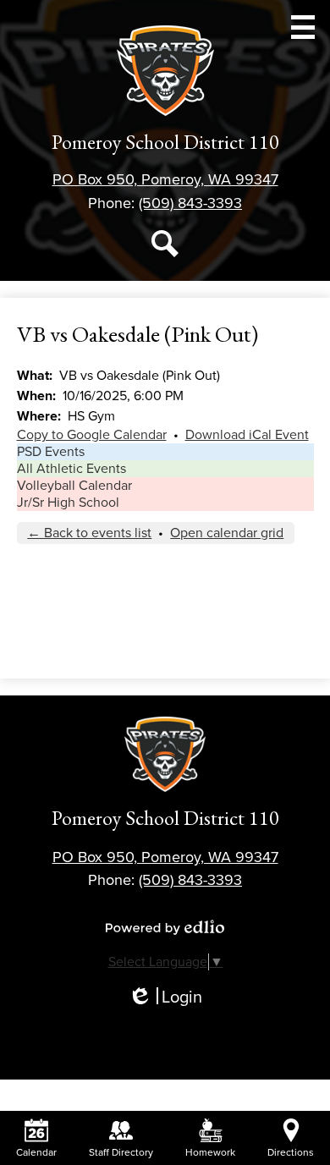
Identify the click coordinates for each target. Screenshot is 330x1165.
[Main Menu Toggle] (303, 27)
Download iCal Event (247, 434)
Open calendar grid (226, 533)
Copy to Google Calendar (92, 434)
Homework (210, 1152)
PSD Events (51, 451)
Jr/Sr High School (68, 502)
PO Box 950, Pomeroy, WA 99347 (165, 179)
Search (165, 243)
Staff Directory (121, 1152)
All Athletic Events (71, 468)
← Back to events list (89, 533)
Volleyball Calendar (74, 485)
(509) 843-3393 (190, 203)
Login (165, 997)
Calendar (36, 1152)
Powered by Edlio (165, 927)
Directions (290, 1152)
